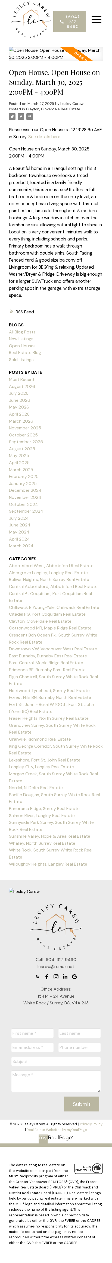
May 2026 (19, 407)
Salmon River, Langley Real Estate (42, 815)
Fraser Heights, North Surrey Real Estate (49, 718)
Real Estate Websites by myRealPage (57, 1129)
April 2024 (19, 539)
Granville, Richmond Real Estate (40, 739)
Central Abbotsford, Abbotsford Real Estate (53, 586)
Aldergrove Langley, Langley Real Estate (48, 573)
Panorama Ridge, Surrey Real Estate (44, 808)
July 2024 (19, 518)
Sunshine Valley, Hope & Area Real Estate (49, 836)
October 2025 (23, 435)
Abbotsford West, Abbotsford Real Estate (51, 565)
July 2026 (19, 393)
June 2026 (19, 400)
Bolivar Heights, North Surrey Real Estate (49, 579)
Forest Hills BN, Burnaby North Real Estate (50, 697)
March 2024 (21, 546)
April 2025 (19, 462)
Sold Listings (21, 359)
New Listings (21, 339)
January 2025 (23, 483)
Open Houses (22, 346)
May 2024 (19, 532)
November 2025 (25, 428)
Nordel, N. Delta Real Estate (36, 787)
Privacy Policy (91, 1124)
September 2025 (26, 442)
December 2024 (25, 490)
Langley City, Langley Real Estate (41, 767)
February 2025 (24, 476)
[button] (69, 21)
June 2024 (19, 525)
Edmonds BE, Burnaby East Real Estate (47, 670)
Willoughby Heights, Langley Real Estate (48, 864)
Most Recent (22, 379)
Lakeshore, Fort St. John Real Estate (44, 760)
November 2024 (25, 497)
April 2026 (19, 414)
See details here (44, 137)
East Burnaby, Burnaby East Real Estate (48, 656)
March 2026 (21, 421)
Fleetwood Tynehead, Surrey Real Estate (49, 690)
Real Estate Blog (25, 352)
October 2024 (23, 504)
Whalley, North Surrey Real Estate (42, 843)
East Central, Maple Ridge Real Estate (46, 663)
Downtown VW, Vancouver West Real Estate (53, 649)
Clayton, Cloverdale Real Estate (53, 109)
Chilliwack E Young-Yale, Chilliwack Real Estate (54, 607)
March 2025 (21, 470)
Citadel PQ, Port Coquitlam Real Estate (47, 614)
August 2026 (22, 386)
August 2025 (22, 449)
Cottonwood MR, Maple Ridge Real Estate (50, 628)
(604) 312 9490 (72, 21)
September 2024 (26, 511)
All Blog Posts (22, 332)
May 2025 (19, 455)
